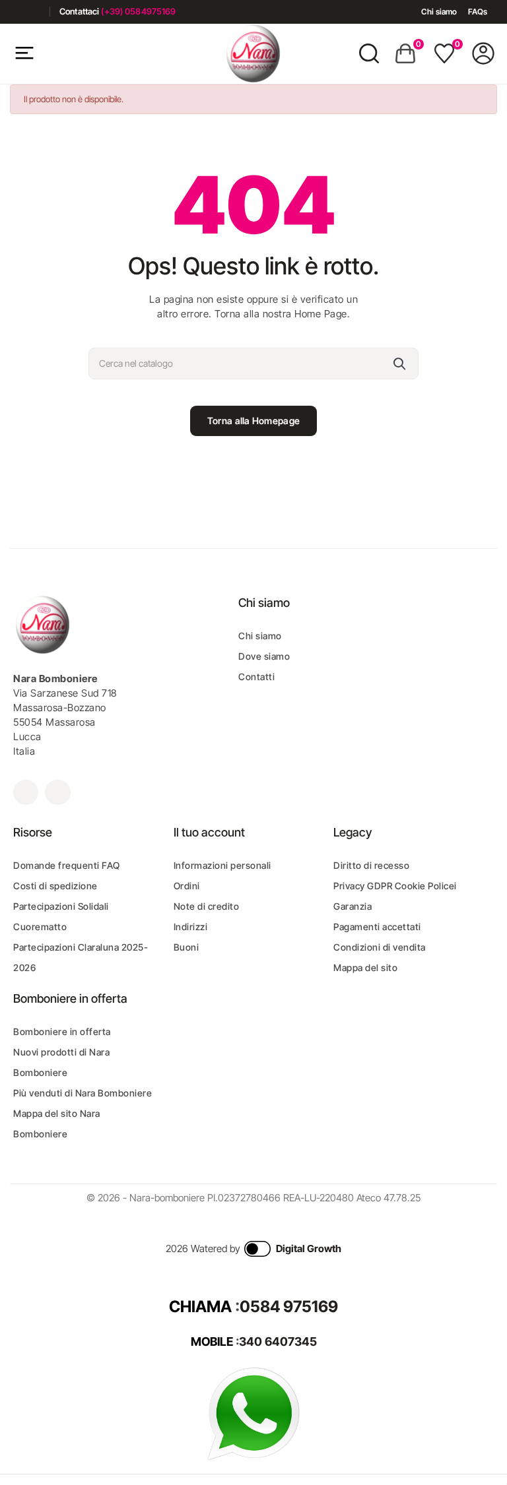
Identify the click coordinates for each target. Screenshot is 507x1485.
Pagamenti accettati (377, 926)
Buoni (186, 947)
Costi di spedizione (55, 885)
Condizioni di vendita (379, 947)
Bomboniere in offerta (62, 1031)
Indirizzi (191, 926)
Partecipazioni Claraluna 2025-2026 (80, 957)
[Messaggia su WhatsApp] (253, 1413)
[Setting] (483, 53)
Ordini (187, 885)
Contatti (256, 676)
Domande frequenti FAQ (66, 865)
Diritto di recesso (371, 865)
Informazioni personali (222, 865)
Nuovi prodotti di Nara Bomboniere (61, 1062)
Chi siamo (439, 11)
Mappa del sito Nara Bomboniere (56, 1123)
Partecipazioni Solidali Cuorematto (61, 916)
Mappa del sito (365, 967)
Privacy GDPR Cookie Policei (395, 885)
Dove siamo (264, 656)
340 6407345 (278, 1341)
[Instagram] (35, 11)
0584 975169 (289, 1306)
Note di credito (207, 906)
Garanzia (352, 906)
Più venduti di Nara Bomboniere (82, 1092)
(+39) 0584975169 (138, 11)
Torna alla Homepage (253, 420)
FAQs (477, 11)
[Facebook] (15, 11)
